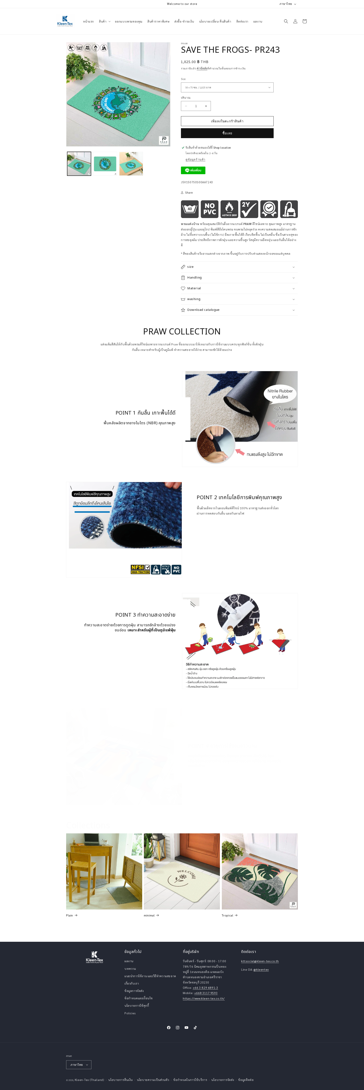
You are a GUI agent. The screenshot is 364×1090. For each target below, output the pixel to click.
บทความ (130, 968)
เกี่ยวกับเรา (131, 983)
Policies (130, 1013)
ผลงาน (128, 961)
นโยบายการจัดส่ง (222, 1080)
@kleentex (261, 969)
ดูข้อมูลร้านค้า (195, 159)
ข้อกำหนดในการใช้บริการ (190, 1080)
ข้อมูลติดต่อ (246, 1080)
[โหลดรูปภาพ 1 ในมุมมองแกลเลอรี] (79, 164)
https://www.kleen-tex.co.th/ (204, 998)
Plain (69, 915)
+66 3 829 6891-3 (205, 987)
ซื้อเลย (227, 133)
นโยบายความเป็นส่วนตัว (153, 1080)
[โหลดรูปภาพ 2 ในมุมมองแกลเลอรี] (105, 164)
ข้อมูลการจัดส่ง (134, 991)
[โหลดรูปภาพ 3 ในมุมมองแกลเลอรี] (131, 164)
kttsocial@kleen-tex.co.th (260, 961)
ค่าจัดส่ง (202, 68)
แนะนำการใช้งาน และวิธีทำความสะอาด (150, 976)
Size (183, 79)
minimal (149, 915)
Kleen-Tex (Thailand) (89, 1080)
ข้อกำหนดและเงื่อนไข (138, 998)
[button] (104, 21)
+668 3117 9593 (206, 993)
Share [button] (189, 192)
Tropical (227, 915)
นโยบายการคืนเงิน (120, 1080)
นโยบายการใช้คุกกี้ (136, 1005)
